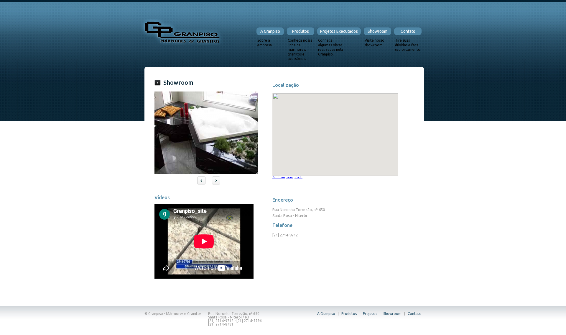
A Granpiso (270, 31)
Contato (408, 31)
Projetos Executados (339, 31)
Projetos (370, 314)
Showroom (377, 31)
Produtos (300, 31)
